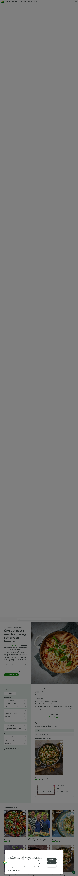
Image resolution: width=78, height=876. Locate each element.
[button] (5, 863)
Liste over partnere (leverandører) (14, 870)
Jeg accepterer (52, 859)
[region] (34, 862)
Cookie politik (39, 863)
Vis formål (51, 866)
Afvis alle (52, 862)
